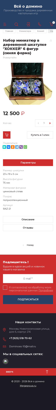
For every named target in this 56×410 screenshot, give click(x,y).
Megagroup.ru (28, 385)
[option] (28, 84)
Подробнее (46, 290)
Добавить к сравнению (51, 40)
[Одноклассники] (12, 147)
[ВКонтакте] (8, 147)
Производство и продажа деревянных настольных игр (28, 12)
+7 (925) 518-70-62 (20, 338)
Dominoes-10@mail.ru (22, 346)
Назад (30, 245)
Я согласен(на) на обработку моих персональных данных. (31, 289)
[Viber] (21, 147)
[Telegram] (17, 147)
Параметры (28, 162)
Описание (28, 219)
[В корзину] (6, 135)
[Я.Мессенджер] (4, 147)
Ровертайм (9, 57)
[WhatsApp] (25, 147)
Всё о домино (28, 6)
